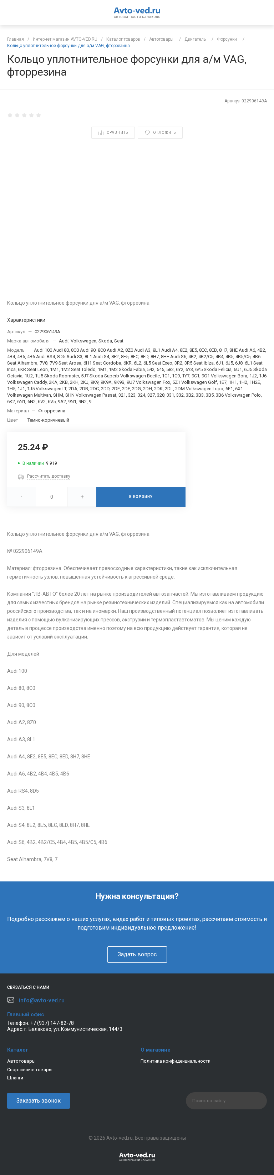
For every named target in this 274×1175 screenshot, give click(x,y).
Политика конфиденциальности (175, 1061)
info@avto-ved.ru (42, 1000)
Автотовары (21, 1061)
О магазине (156, 1050)
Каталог (17, 1050)
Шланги (15, 1077)
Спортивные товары (29, 1069)
